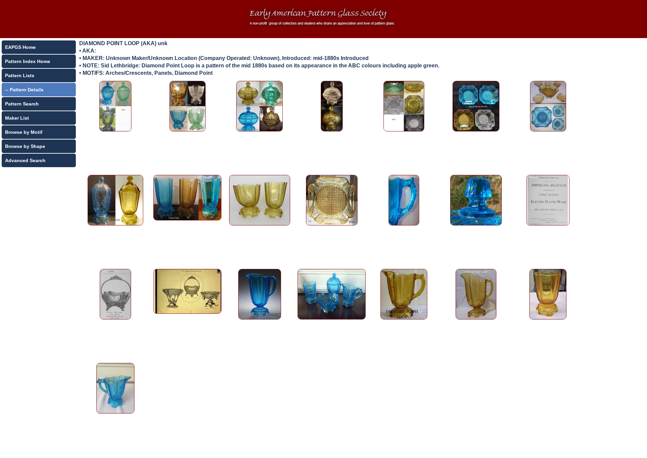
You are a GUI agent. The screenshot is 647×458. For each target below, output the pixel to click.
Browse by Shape (25, 146)
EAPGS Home (20, 47)
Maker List (17, 118)
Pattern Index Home (27, 61)
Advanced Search (25, 160)
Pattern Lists (19, 75)
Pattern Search (22, 103)
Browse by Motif (23, 132)
